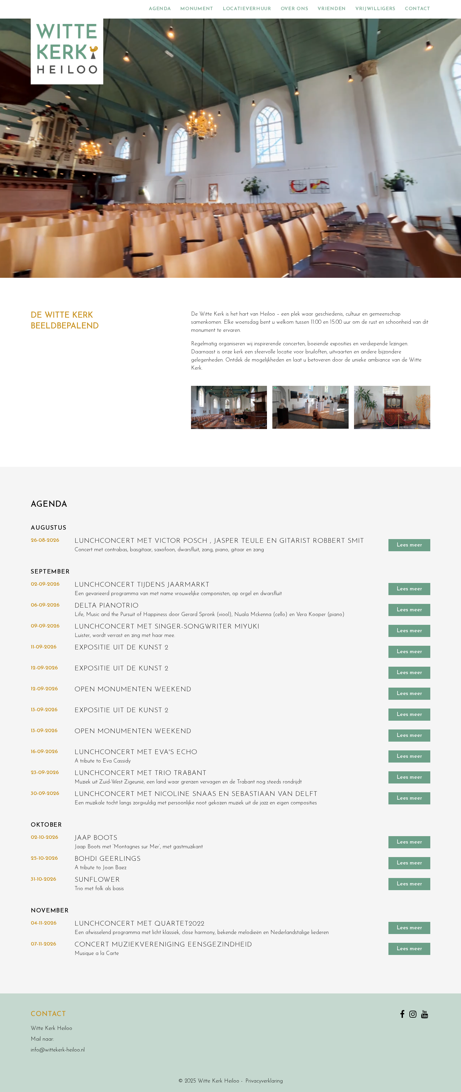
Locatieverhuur (247, 9)
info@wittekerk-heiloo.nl (58, 1050)
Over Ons (294, 9)
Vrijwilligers (375, 9)
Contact (417, 9)
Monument (196, 9)
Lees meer (409, 545)
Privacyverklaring (264, 1081)
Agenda (160, 9)
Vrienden (332, 9)
